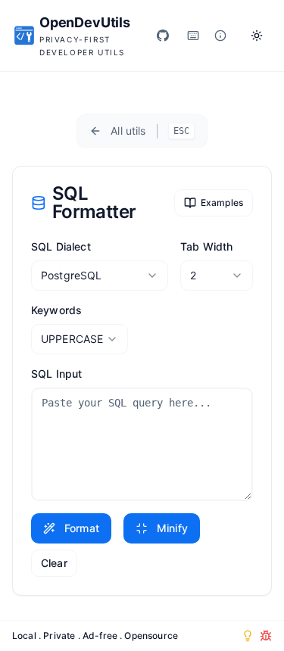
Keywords (56, 310)
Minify (172, 528)
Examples (222, 202)
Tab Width (206, 246)
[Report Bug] (266, 636)
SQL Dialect (61, 246)
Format (81, 528)
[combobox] (99, 275)
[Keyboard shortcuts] (193, 35)
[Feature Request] (248, 636)
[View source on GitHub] (163, 35)
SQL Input (56, 373)
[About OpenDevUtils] (220, 35)
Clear (54, 562)
